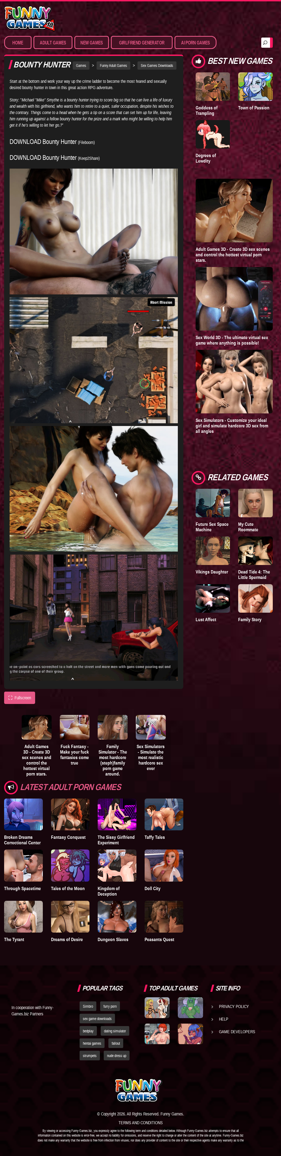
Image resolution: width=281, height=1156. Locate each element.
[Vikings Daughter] (213, 550)
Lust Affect (206, 619)
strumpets (90, 1055)
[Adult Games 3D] (37, 727)
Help (223, 1018)
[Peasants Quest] (164, 917)
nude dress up (116, 1055)
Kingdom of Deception (109, 891)
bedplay (88, 1031)
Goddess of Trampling (207, 110)
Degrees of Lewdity (206, 158)
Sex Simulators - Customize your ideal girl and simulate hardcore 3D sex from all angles (232, 425)
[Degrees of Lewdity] (213, 134)
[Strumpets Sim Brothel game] (190, 1034)
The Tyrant (14, 939)
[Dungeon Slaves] (117, 917)
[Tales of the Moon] (70, 865)
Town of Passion (253, 107)
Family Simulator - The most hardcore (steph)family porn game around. (113, 760)
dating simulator (115, 1031)
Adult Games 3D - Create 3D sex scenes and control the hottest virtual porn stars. (36, 760)
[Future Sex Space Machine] (213, 503)
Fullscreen (19, 698)
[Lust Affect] (213, 598)
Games (81, 65)
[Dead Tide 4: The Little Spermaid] (255, 550)
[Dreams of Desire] (70, 917)
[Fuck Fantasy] (75, 727)
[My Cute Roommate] (255, 503)
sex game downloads (97, 1018)
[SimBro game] (157, 1007)
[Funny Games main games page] (192, 1090)
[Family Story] (255, 598)
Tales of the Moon (68, 888)
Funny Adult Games (113, 65)
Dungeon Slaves (113, 939)
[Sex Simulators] (151, 727)
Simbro (88, 1006)
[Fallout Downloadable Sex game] (157, 1034)
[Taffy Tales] (164, 814)
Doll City (153, 888)
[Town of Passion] (255, 86)
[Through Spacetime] (23, 865)
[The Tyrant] (23, 917)
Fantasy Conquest (68, 837)
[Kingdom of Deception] (117, 865)
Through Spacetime (22, 888)
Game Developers (237, 1031)
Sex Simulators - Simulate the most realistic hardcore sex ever (151, 757)
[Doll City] (164, 865)
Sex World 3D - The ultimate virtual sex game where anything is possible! (232, 340)
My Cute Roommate (248, 526)
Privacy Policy (234, 1006)
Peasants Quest (159, 939)
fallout (116, 1043)
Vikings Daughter (212, 572)
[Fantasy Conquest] (70, 814)
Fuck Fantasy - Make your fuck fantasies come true (74, 755)
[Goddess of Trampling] (213, 86)
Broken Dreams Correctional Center (22, 839)
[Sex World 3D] (234, 299)
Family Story (250, 619)
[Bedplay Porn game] (190, 1007)
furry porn (110, 1006)
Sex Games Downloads (157, 65)
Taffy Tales (155, 837)
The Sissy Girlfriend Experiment (116, 839)
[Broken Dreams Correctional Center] (23, 814)
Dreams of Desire (67, 939)
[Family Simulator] (113, 727)
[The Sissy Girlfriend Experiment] (117, 814)
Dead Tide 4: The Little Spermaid (254, 574)
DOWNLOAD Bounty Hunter (43, 141)
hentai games (92, 1043)
